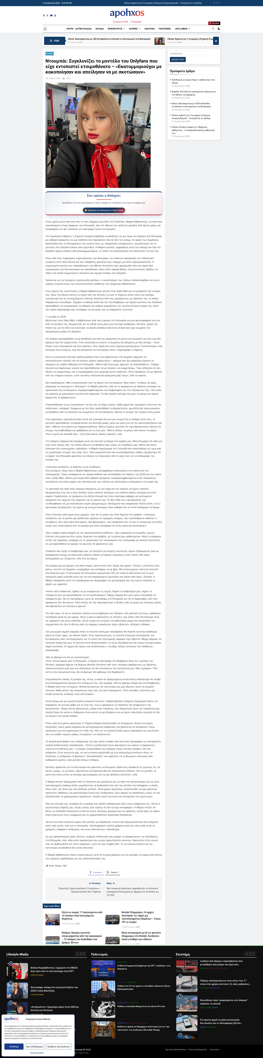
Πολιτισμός (165, 29)
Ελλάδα (100, 29)
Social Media (205, 994)
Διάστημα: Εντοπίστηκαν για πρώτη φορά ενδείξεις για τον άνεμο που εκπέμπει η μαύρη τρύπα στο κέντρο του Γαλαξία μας (225, 1029)
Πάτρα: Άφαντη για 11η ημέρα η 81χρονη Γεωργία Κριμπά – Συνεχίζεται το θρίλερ (154, 39)
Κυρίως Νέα (122, 1003)
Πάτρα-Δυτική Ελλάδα (138, 1023)
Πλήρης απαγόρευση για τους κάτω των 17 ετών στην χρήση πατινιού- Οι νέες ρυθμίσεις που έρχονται (224, 970)
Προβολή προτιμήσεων (58, 1046)
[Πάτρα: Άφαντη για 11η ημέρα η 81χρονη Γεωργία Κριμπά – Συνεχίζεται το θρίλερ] (105, 42)
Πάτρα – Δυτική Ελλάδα (79, 29)
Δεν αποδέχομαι (34, 1046)
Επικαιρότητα (115, 29)
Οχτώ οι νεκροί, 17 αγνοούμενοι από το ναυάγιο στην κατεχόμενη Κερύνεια (82, 915)
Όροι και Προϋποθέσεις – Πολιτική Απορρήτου (186, 1049)
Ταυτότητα (214, 1049)
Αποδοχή (13, 1046)
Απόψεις (133, 29)
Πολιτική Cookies (36, 1053)
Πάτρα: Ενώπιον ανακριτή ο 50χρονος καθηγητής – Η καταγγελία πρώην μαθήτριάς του (193, 130)
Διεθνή (49, 53)
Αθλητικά (150, 29)
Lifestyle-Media (37, 976)
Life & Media (181, 29)
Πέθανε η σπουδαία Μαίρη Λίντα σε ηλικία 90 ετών (141, 1006)
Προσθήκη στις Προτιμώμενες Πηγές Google (105, 210)
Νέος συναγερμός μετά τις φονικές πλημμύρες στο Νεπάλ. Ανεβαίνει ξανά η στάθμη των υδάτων (141, 936)
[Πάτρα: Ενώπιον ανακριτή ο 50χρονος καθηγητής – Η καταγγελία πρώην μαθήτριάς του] (204, 42)
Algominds (84, 1053)
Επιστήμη (204, 974)
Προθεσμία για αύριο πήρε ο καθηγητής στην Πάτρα (177, 3)
